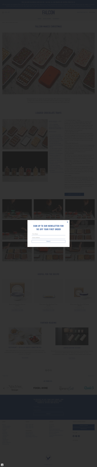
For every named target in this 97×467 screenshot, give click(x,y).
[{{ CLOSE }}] (68, 222)
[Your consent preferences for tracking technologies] (2, 465)
